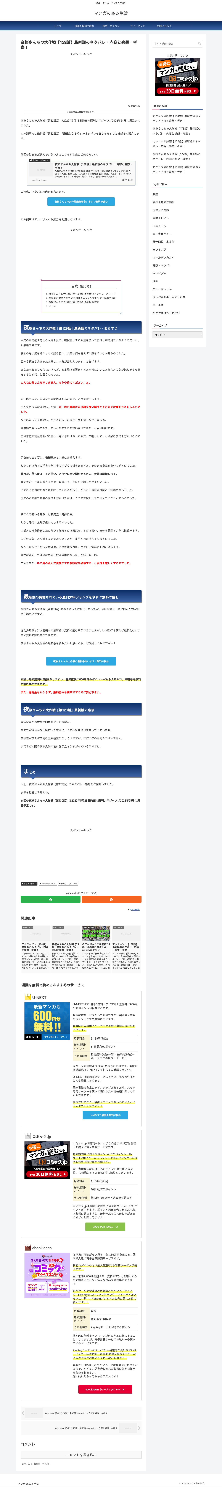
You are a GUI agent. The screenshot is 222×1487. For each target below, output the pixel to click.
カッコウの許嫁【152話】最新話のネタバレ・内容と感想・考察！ (177, 143)
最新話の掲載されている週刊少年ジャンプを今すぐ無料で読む (82, 298)
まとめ (52, 306)
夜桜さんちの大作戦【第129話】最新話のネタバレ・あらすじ (82, 293)
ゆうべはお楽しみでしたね (169, 297)
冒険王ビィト (161, 218)
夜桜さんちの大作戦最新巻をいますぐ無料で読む (81, 201)
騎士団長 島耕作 (163, 242)
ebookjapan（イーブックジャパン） (105, 1389)
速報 (155, 281)
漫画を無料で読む (163, 202)
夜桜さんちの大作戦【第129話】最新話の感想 (74, 302)
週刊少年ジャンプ (49, 884)
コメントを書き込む (81, 1455)
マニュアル (159, 226)
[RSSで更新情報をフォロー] (112, 899)
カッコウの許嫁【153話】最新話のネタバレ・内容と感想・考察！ (177, 118)
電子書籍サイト (162, 234)
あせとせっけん (162, 289)
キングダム (159, 273)
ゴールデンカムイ (163, 257)
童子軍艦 (158, 305)
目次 (74, 286)
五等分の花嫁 (161, 210)
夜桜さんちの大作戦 (69, 884)
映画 (155, 194)
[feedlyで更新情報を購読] (50, 899)
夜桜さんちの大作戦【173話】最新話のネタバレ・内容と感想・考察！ (177, 131)
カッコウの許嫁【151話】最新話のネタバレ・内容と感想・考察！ (177, 169)
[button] (200, 43)
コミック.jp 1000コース (105, 1226)
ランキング (159, 250)
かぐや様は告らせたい (166, 313)
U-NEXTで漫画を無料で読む (105, 1115)
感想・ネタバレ (30, 884)
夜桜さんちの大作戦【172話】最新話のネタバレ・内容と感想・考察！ (177, 156)
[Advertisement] (81, 78)
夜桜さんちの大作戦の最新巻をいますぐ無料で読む (81, 661)
